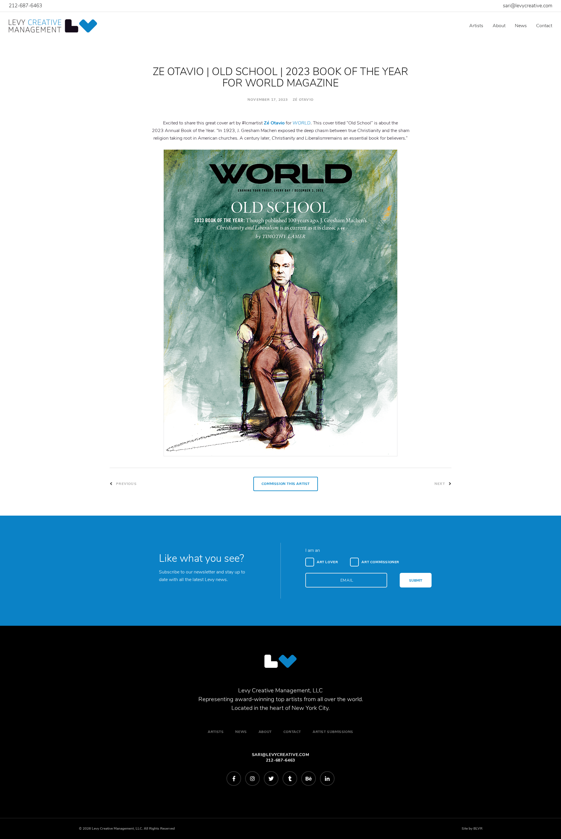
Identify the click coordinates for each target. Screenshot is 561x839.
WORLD (301, 123)
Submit (415, 580)
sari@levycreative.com (527, 5)
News (521, 25)
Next (440, 483)
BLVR (477, 828)
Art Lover (327, 562)
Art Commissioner (380, 562)
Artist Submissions (333, 731)
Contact (544, 25)
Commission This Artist (286, 483)
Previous (126, 483)
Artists (476, 25)
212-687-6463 (25, 5)
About (499, 25)
